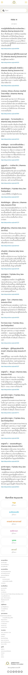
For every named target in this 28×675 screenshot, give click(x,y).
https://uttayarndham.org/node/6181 (10, 85)
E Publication (4, 623)
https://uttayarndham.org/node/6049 (10, 294)
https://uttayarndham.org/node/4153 (10, 245)
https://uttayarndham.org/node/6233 (10, 62)
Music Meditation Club (6, 632)
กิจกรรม (2, 653)
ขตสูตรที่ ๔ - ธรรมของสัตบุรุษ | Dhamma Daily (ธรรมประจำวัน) (11, 445)
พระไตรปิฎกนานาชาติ (5, 573)
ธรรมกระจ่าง (3, 625)
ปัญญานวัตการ (4, 620)
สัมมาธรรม (3, 577)
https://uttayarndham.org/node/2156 (10, 461)
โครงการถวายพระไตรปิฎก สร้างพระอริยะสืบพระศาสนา (12, 594)
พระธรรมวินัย (4, 588)
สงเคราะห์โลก (4, 644)
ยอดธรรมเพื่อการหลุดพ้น (7, 581)
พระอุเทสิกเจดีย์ (4, 566)
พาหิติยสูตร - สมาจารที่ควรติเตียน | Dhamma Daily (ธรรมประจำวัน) (12, 146)
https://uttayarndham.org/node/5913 (10, 486)
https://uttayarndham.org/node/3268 (10, 343)
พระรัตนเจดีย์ (3, 562)
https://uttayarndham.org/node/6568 (10, 48)
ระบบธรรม (3, 583)
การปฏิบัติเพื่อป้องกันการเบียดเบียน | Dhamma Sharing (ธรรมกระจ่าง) (13, 29)
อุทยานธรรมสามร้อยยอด (6, 651)
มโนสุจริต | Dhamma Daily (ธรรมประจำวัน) (12, 252)
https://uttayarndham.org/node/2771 (10, 412)
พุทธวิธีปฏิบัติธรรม (5, 607)
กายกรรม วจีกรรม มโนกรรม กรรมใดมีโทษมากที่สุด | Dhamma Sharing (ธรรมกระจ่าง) (13, 94)
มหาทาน (2, 602)
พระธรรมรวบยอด (6, 579)
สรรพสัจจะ (3, 634)
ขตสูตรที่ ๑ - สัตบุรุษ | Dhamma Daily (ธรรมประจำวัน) (14, 373)
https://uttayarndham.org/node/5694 (10, 113)
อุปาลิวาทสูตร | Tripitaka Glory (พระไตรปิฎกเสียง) (13, 468)
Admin (2, 657)
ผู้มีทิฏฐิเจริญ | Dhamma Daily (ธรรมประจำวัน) (13, 229)
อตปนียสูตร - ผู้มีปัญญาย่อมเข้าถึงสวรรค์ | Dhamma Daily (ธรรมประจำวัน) (13, 351)
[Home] (14, 2)
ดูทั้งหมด (14, 505)
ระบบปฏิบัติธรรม (4, 609)
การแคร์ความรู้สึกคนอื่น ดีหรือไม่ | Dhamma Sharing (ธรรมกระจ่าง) (12, 69)
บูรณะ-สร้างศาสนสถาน (5, 598)
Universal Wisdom (5, 621)
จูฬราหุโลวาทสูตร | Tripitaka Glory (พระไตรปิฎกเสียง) (13, 396)
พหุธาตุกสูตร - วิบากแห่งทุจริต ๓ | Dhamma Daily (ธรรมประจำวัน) (12, 120)
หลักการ (2, 649)
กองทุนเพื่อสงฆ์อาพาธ (5, 596)
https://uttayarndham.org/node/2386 (10, 438)
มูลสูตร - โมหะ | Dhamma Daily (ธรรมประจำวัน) (12, 301)
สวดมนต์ (3, 636)
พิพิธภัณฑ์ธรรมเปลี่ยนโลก (6, 616)
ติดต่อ (2, 655)
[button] (26, 2)
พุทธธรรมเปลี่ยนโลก (5, 575)
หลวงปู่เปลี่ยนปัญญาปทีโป (8, 618)
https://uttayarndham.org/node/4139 (10, 268)
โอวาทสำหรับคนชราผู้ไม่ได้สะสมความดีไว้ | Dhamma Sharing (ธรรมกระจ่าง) (14, 55)
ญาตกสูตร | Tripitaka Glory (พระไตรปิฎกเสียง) (12, 275)
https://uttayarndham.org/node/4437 (10, 197)
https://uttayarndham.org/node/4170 (10, 222)
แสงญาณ (3, 611)
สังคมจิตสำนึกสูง (4, 638)
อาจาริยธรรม (3, 592)
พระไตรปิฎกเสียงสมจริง (6, 571)
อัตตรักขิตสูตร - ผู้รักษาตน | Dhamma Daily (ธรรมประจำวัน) (13, 203)
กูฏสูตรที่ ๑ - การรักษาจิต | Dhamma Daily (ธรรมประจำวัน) (13, 166)
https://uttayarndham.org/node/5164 (10, 139)
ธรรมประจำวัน (4, 627)
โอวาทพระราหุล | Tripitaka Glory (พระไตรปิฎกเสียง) (12, 324)
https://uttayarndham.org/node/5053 (10, 160)
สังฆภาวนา (3, 590)
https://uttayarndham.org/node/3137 (10, 366)
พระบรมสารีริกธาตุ (5, 564)
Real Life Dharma (5, 640)
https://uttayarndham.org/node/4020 (10, 317)
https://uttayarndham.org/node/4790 (10, 183)
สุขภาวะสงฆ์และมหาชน (5, 642)
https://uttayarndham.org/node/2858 (10, 389)
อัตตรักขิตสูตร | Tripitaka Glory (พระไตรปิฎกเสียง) (13, 190)
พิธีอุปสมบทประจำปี (5, 600)
